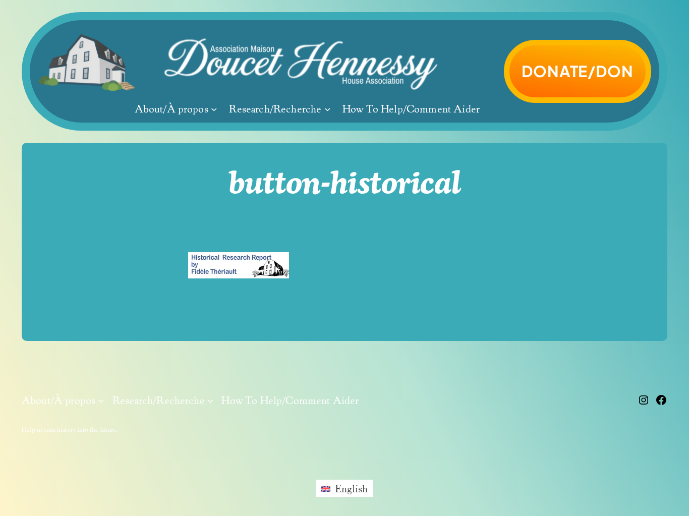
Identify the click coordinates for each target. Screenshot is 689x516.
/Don (577, 71)
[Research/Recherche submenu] (327, 109)
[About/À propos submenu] (214, 109)
